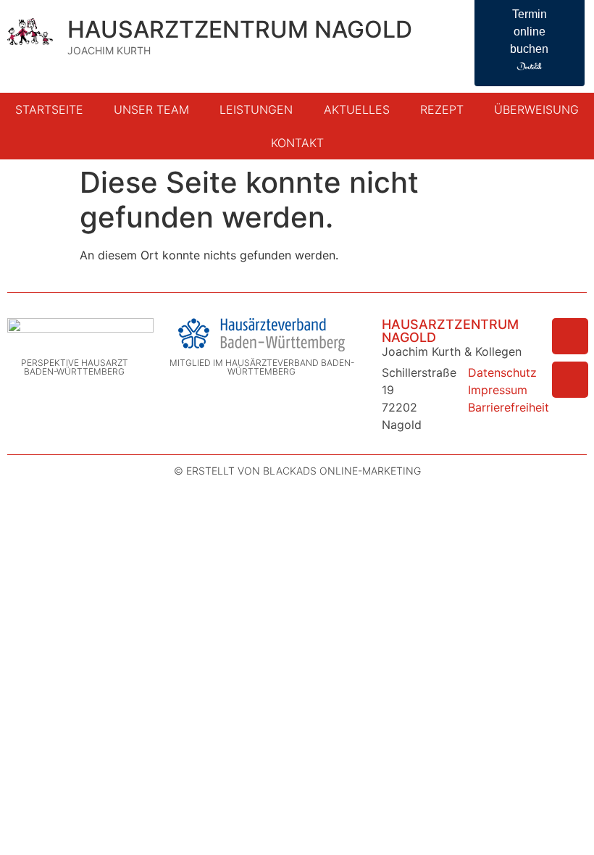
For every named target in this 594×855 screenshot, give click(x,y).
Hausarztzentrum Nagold (239, 29)
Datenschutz (502, 372)
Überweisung (536, 109)
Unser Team (151, 109)
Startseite (49, 109)
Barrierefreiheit (508, 407)
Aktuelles (357, 109)
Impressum (497, 390)
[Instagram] (570, 380)
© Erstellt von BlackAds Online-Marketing (297, 470)
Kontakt (297, 142)
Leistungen (256, 109)
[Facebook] (570, 336)
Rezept (442, 109)
